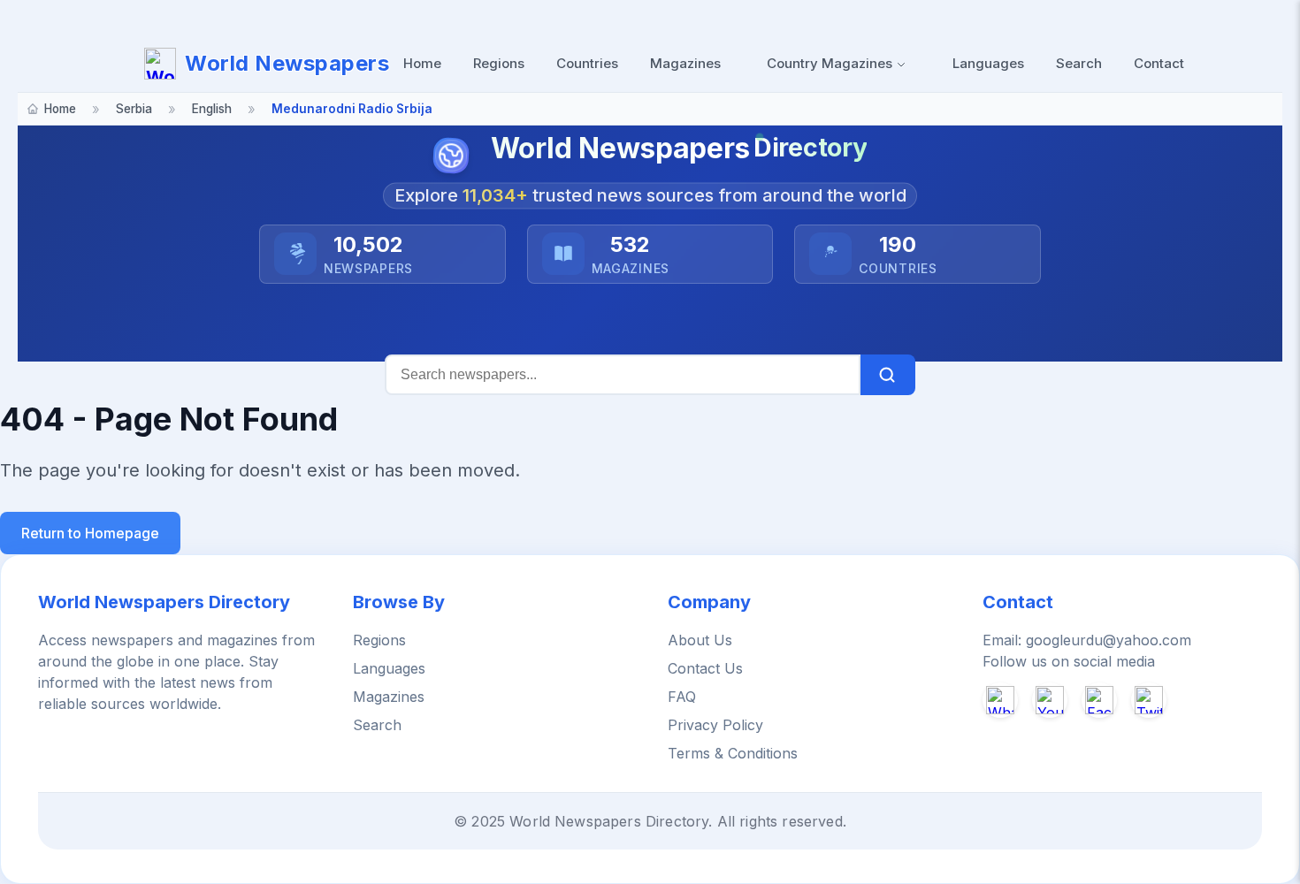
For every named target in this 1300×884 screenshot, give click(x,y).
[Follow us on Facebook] (1099, 700)
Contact (1159, 63)
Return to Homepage (90, 533)
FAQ (682, 696)
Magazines (685, 63)
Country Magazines (831, 63)
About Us (700, 640)
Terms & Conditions (733, 753)
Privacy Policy (715, 725)
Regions (498, 63)
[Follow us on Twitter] (1148, 700)
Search (1079, 63)
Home (422, 63)
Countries (587, 63)
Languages (988, 63)
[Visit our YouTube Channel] (1049, 700)
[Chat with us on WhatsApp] (1000, 700)
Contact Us (705, 668)
